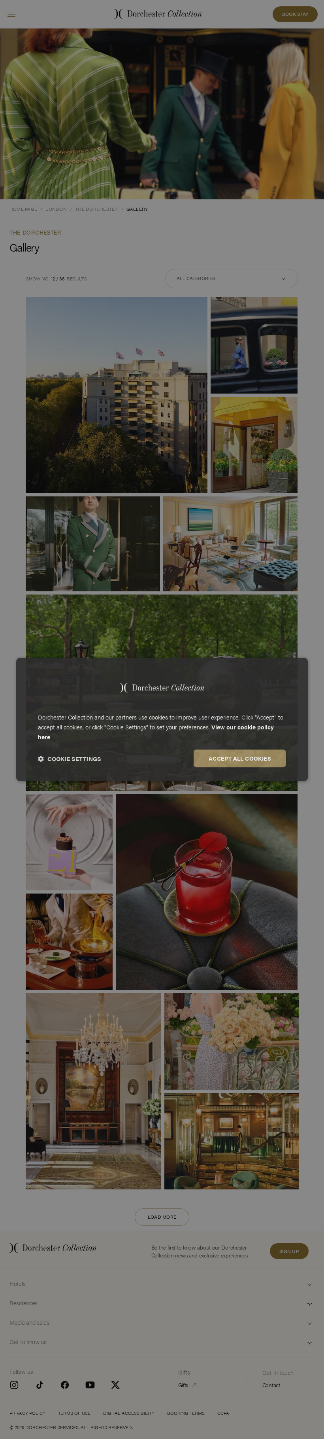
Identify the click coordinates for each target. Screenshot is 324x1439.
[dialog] (162, 719)
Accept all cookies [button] (240, 758)
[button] (69, 758)
